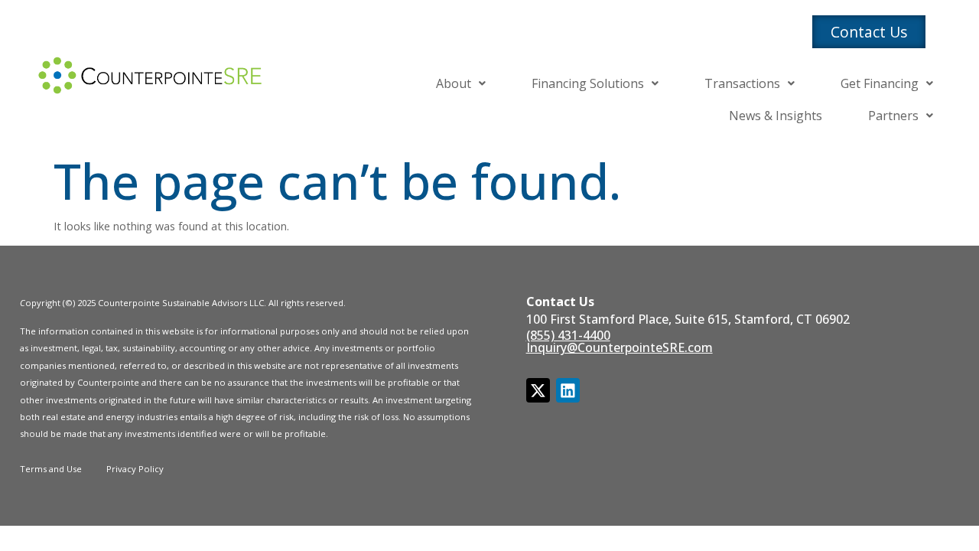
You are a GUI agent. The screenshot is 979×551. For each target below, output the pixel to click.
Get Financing (880, 83)
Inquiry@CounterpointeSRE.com (619, 347)
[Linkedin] (568, 390)
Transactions (742, 83)
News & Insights (775, 115)
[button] (461, 83)
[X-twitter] (538, 390)
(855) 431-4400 (568, 335)
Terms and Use (51, 468)
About (453, 83)
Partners (893, 115)
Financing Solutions (588, 83)
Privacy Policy (135, 468)
